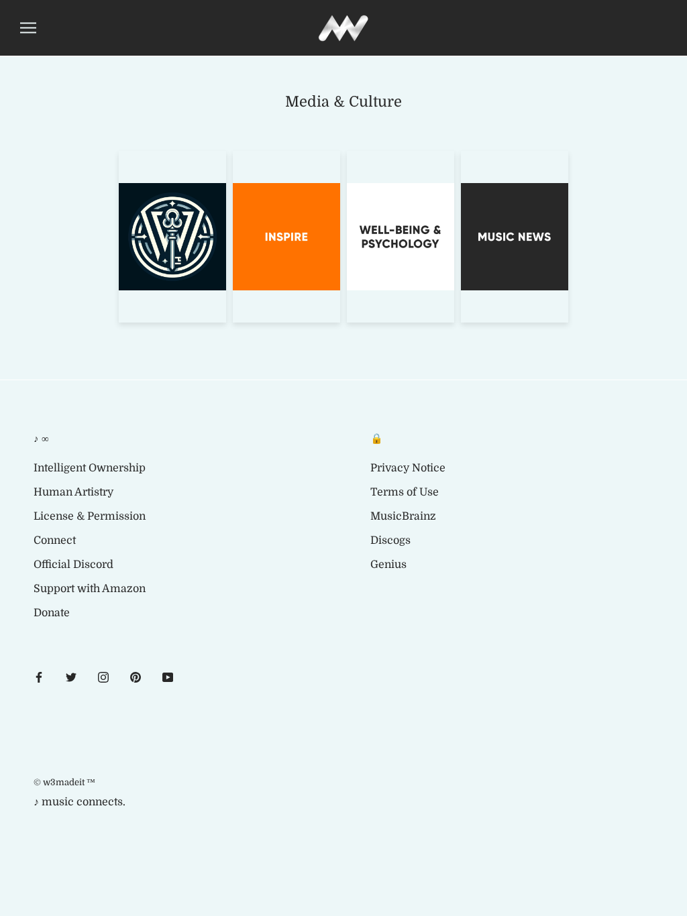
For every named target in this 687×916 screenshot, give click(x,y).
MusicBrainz (403, 516)
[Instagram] (103, 676)
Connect (55, 540)
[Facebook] (39, 676)
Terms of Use (404, 492)
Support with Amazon (90, 589)
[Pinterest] (135, 676)
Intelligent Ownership (90, 468)
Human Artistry (73, 492)
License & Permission (90, 516)
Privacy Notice (407, 468)
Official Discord (73, 565)
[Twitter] (71, 676)
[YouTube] (167, 676)
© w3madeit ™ (64, 782)
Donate (52, 613)
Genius (388, 565)
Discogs (390, 540)
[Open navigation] (28, 28)
